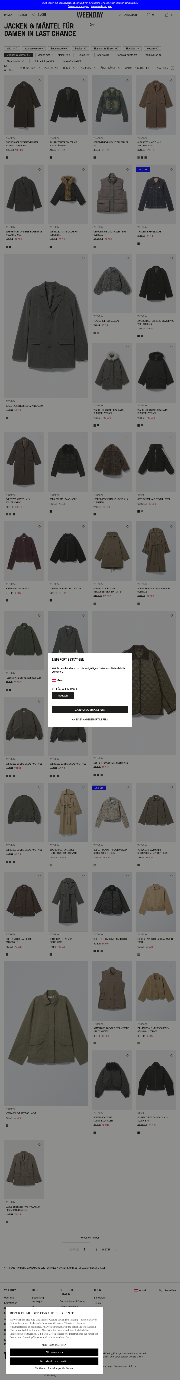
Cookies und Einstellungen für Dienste (54, 1368)
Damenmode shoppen (78, 6)
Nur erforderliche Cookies (54, 1361)
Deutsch (63, 695)
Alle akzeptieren (54, 1352)
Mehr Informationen (54, 1345)
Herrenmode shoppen (101, 6)
